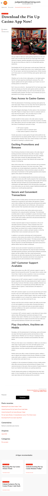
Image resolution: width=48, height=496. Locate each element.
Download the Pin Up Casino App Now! (12, 417)
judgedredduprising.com (27, 2)
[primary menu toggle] (1, 2)
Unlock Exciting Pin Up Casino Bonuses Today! (13, 412)
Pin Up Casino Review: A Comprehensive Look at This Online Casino (19, 415)
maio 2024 (4, 434)
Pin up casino (5, 13)
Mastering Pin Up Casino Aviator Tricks (12, 406)
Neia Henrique (4, 29)
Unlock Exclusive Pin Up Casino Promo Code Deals (14, 409)
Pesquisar (4, 395)
